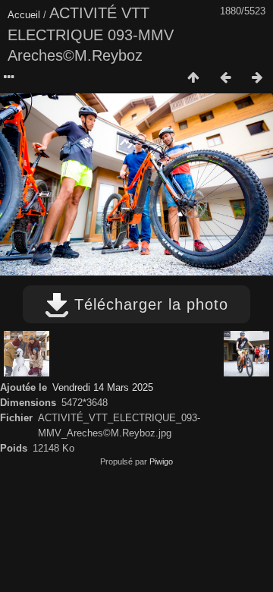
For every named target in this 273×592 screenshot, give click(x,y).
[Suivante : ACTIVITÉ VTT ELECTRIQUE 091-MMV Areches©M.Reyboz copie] (257, 78)
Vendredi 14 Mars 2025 (102, 387)
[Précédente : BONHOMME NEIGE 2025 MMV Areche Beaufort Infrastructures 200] (225, 78)
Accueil (24, 14)
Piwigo (161, 461)
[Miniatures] (193, 78)
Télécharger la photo (148, 304)
